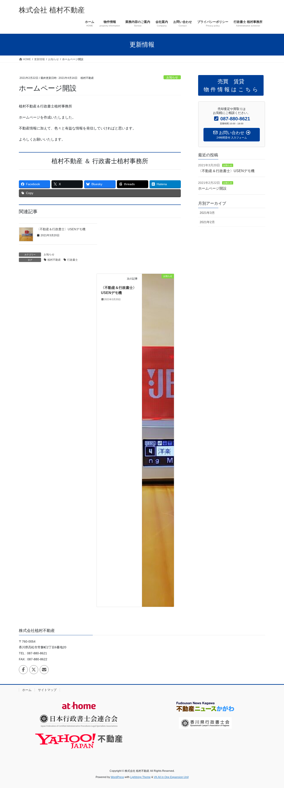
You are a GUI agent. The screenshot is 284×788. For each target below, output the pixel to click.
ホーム (27, 690)
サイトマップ (47, 690)
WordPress (117, 777)
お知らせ (172, 77)
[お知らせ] (158, 440)
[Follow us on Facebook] (23, 669)
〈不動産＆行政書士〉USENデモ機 (61, 229)
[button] (231, 85)
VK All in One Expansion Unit (171, 777)
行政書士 (72, 259)
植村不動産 (54, 259)
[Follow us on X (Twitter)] (33, 669)
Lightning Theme (140, 777)
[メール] (44, 669)
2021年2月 (207, 222)
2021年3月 (207, 212)
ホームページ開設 (212, 188)
